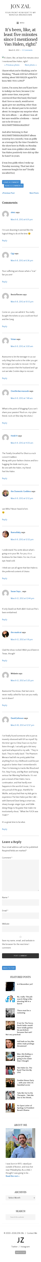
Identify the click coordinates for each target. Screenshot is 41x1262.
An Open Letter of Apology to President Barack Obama (25, 1108)
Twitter (14, 1247)
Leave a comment (11, 182)
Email (5, 911)
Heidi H (14, 436)
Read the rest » (12, 1176)
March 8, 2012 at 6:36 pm (22, 260)
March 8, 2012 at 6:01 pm (22, 219)
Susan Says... (16, 591)
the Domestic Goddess (21, 491)
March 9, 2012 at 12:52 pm (22, 539)
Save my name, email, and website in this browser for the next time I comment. (18, 944)
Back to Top (9, 968)
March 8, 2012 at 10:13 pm (22, 302)
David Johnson (17, 718)
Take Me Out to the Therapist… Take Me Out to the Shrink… (25, 1095)
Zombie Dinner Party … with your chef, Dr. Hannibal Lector (25, 1082)
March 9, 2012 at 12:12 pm (22, 498)
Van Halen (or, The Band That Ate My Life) (24, 1070)
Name (5, 897)
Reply (4, 241)
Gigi (12, 253)
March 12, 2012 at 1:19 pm (22, 639)
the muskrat (16, 632)
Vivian (13, 339)
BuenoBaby (16, 532)
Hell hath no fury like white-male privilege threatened (25, 1043)
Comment (7, 858)
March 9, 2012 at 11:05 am (22, 443)
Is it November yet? (25, 984)
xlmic (13, 212)
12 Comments (27, 50)
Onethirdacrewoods (20, 391)
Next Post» (34, 193)
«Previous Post (8, 193)
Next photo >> (31, 65)
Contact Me (32, 1233)
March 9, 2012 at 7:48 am (22, 398)
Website (5, 924)
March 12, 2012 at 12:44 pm (22, 598)
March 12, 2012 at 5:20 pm (22, 680)
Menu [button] (22, 23)
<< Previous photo (11, 65)
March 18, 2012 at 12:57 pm (22, 725)
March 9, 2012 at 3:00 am (22, 346)
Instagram (25, 1247)
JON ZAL (20, 6)
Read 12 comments (13, 186)
